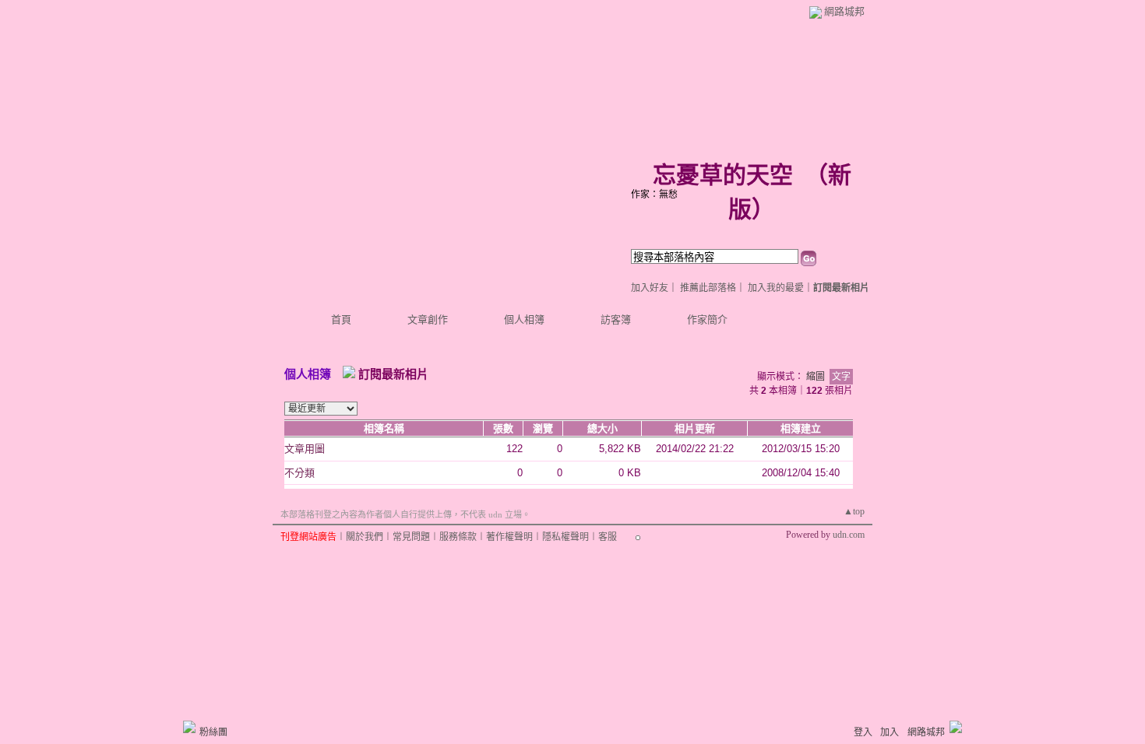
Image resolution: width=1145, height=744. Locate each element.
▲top (854, 511)
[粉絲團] (189, 727)
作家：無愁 (654, 194)
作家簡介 (707, 319)
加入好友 (649, 288)
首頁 (341, 319)
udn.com (849, 534)
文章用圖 (304, 448)
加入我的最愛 (776, 288)
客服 (607, 537)
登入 (863, 732)
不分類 (299, 473)
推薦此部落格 (708, 288)
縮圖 (815, 376)
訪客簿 (616, 319)
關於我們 (364, 537)
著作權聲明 (509, 537)
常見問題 (411, 537)
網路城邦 (844, 11)
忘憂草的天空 (723, 175)
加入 (889, 732)
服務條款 (458, 537)
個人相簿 (524, 319)
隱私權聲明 (565, 537)
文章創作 (427, 319)
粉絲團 (213, 732)
